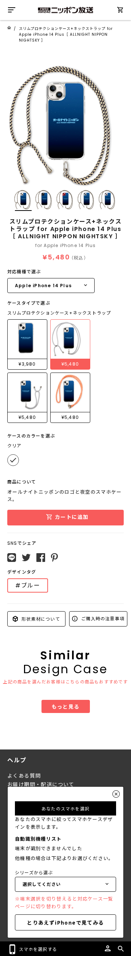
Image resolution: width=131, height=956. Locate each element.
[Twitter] (26, 557)
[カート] (120, 11)
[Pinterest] (54, 557)
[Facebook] (40, 557)
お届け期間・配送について (41, 784)
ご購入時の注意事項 (102, 618)
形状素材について (40, 619)
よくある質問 (24, 775)
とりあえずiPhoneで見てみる (65, 922)
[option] (65, 120)
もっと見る (66, 706)
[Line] (11, 557)
